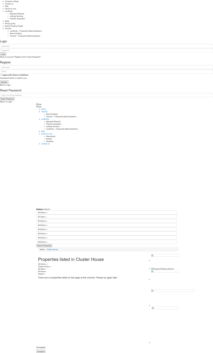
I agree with (15, 75)
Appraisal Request (17, 13)
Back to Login (5, 85)
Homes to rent (10, 8)
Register (4, 82)
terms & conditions (20, 75)
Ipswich (49, 138)
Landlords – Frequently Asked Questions (26, 31)
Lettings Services (16, 16)
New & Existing (15, 33)
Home (43, 109)
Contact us (9, 3)
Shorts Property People (14, 26)
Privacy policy (10, 23)
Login (3, 54)
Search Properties (44, 245)
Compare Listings (12, 1)
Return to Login (6, 101)
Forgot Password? (33, 57)
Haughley (49, 141)
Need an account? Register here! (13, 57)
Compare (40, 351)
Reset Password (7, 99)
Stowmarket (50, 136)
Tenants (8, 28)
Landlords (9, 11)
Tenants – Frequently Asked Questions (25, 36)
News (7, 21)
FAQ (6, 6)
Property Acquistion (17, 18)
